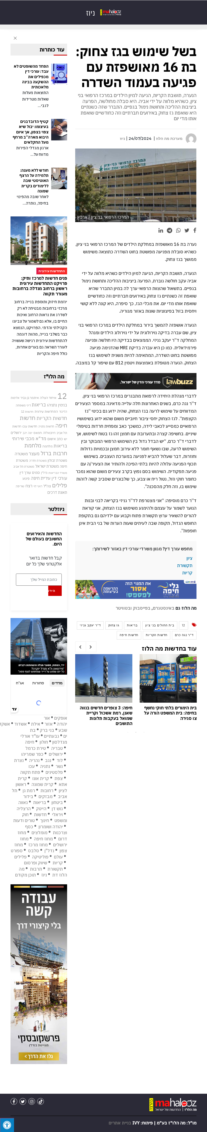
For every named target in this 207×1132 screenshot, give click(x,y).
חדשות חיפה (129, 635)
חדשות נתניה (46, 426)
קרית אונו (40, 778)
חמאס (37, 433)
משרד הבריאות (58, 473)
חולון (44, 742)
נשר (59, 766)
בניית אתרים (120, 1123)
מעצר (34, 453)
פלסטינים (54, 772)
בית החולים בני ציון (159, 625)
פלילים (59, 485)
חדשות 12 (27, 411)
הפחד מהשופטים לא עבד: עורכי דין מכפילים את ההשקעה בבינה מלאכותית (31, 76)
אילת (35, 724)
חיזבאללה (49, 433)
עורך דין (25, 472)
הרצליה (24, 808)
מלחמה (47, 446)
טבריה (57, 748)
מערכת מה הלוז (169, 138)
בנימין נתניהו (57, 405)
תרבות (36, 869)
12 (183, 625)
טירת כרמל (35, 748)
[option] (168, 688)
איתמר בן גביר (29, 397)
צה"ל (47, 486)
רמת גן (29, 790)
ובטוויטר (124, 608)
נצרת (19, 760)
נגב (48, 760)
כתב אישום (55, 439)
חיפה (29, 742)
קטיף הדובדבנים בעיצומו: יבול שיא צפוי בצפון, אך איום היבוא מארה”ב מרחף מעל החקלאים (31, 132)
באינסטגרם (163, 608)
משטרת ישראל (47, 466)
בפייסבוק (141, 608)
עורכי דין (59, 478)
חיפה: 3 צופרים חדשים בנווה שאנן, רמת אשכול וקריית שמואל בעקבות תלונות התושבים (106, 715)
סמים (36, 472)
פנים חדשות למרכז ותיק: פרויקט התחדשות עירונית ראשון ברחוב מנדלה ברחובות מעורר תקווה (39, 285)
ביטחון (57, 802)
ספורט (17, 850)
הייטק (41, 808)
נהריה (34, 760)
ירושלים (16, 432)
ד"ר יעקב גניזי (90, 625)
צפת (58, 778)
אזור (48, 724)
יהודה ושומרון (51, 826)
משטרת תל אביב (23, 466)
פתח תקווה (30, 772)
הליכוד (63, 411)
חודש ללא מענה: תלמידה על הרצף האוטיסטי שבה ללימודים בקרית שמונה (34, 181)
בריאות (132, 625)
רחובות (46, 790)
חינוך (44, 820)
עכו (32, 766)
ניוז (122, 138)
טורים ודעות (24, 820)
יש (65, 439)
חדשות (40, 814)
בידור (28, 796)
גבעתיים (51, 736)
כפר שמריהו (32, 754)
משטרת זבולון (57, 460)
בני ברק (47, 730)
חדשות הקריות (156, 635)
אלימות (15, 398)
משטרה (21, 453)
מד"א (41, 438)
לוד (60, 760)
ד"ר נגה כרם (184, 635)
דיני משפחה (23, 405)
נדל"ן (44, 473)
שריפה (20, 486)
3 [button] (144, 732)
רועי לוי (37, 486)
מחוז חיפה (43, 838)
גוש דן (57, 808)
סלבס (33, 850)
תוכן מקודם (25, 875)
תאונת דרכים (57, 492)
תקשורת (184, 565)
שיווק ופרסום (35, 862)
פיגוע (26, 478)
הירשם (51, 591)
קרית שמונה (42, 784)
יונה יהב (27, 433)
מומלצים (39, 832)
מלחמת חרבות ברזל (45, 449)
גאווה (23, 802)
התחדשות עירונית (46, 411)
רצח (28, 485)
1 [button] (127, 732)
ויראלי (57, 814)
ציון (189, 558)
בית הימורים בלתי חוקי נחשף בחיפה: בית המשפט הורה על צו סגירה (170, 713)
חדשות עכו (29, 426)
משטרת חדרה (38, 461)
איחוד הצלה (48, 397)
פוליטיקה (40, 857)
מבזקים (46, 796)
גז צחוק (113, 625)
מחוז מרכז (38, 844)
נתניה (45, 766)
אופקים (60, 718)
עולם (58, 857)
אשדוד (20, 724)
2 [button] (136, 732)
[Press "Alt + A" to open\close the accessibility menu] (7, 1125)
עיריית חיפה (40, 478)
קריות (187, 572)
